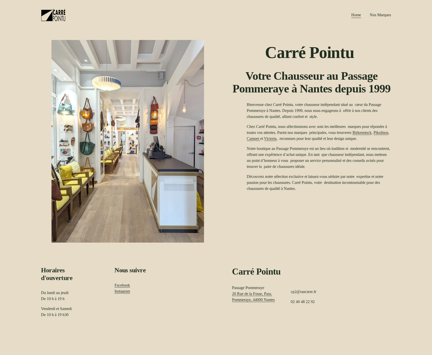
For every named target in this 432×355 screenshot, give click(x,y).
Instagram (122, 291)
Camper (253, 138)
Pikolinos (381, 132)
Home (356, 15)
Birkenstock (362, 132)
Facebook (122, 285)
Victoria (270, 138)
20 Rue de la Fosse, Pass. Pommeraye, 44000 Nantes (253, 297)
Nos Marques (380, 15)
